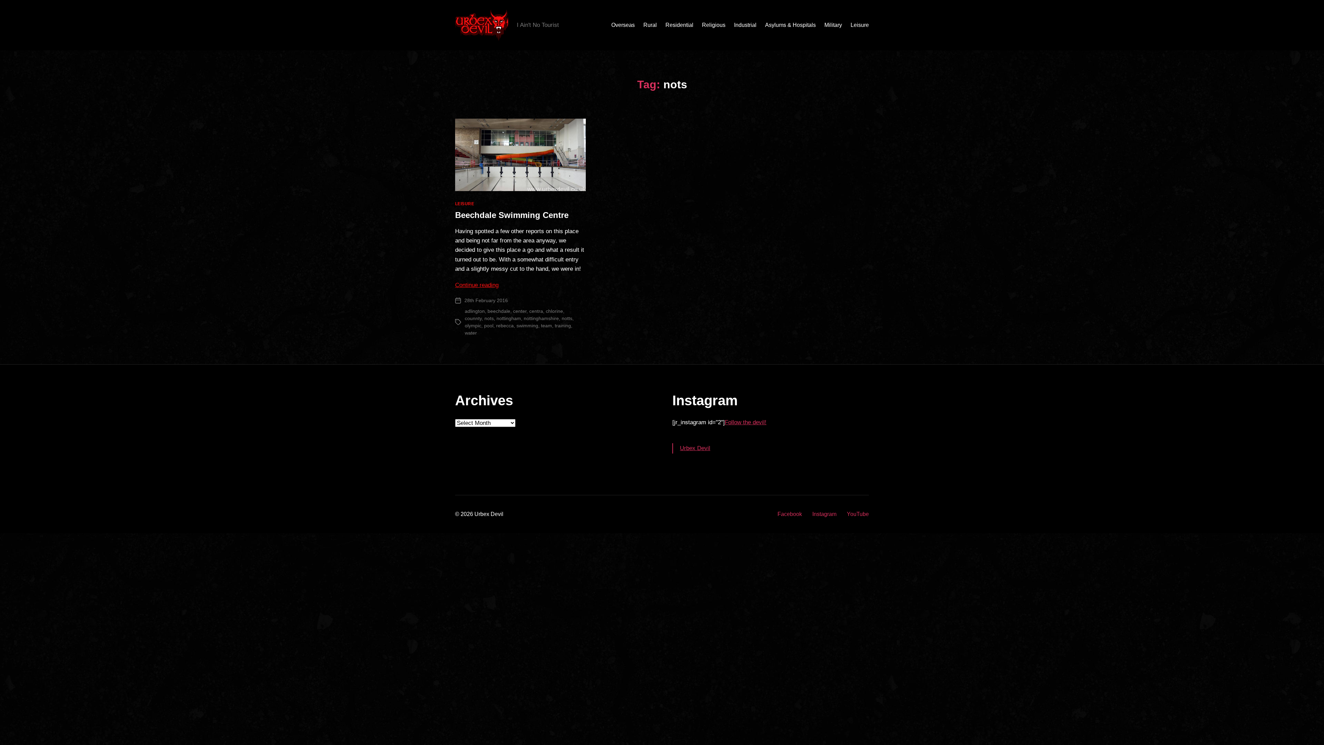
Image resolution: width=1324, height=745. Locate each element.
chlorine (554, 311)
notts (567, 318)
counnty (473, 318)
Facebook (790, 514)
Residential (679, 25)
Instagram (824, 514)
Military (833, 25)
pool (488, 325)
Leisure (860, 25)
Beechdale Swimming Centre (512, 215)
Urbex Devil (695, 448)
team (546, 325)
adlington (475, 311)
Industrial (745, 25)
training (563, 325)
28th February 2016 (486, 300)
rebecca (505, 325)
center (519, 311)
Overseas (623, 25)
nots (489, 318)
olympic (473, 325)
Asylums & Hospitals (790, 25)
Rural (650, 25)
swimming (527, 325)
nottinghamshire (541, 318)
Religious (713, 25)
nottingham (508, 318)
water (471, 333)
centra (536, 311)
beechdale (499, 311)
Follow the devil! (745, 422)
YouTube (858, 514)
